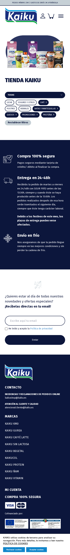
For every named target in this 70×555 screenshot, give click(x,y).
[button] (25, 108)
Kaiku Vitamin (14, 478)
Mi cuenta (13, 490)
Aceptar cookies (36, 549)
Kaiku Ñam (12, 471)
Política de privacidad (41, 328)
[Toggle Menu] (60, 16)
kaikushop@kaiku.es (15, 397)
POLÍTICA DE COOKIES (15, 543)
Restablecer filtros (18, 122)
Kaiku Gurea (13, 430)
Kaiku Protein (14, 464)
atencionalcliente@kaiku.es (19, 407)
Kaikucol (11, 457)
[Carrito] (51, 16)
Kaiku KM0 (12, 423)
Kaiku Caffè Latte (17, 437)
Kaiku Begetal (14, 451)
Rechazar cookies (14, 549)
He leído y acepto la (30, 329)
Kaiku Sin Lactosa (17, 444)
